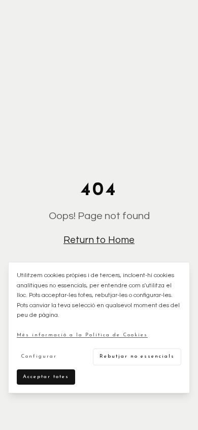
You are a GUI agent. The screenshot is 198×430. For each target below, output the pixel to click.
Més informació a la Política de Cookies (82, 335)
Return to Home (99, 240)
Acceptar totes (46, 377)
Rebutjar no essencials (137, 356)
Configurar (39, 356)
